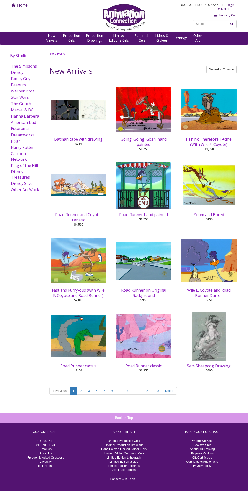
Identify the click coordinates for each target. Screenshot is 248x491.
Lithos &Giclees (162, 38)
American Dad (23, 122)
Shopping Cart (227, 15)
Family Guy (20, 78)
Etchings (180, 38)
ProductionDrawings (94, 38)
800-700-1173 (45, 445)
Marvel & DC (22, 110)
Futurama (20, 128)
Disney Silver (22, 183)
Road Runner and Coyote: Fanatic (78, 217)
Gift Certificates (202, 457)
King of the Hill (24, 165)
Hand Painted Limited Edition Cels (124, 449)
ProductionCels (71, 38)
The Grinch (21, 103)
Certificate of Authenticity (202, 461)
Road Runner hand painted (143, 214)
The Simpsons (24, 66)
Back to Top (124, 418)
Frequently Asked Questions (45, 457)
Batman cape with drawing (78, 139)
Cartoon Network (19, 156)
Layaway (46, 461)
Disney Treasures (20, 174)
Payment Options (202, 453)
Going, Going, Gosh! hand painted (144, 141)
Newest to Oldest (220, 69)
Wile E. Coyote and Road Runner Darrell (209, 292)
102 (145, 391)
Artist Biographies (124, 470)
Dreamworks (22, 134)
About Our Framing (202, 449)
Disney (17, 72)
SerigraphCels (142, 38)
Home (22, 5)
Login (230, 5)
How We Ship (202, 445)
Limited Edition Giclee (123, 461)
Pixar (15, 141)
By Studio (18, 55)
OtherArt (197, 38)
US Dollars (224, 9)
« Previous (60, 391)
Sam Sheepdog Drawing (209, 366)
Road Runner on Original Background (143, 292)
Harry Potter (22, 147)
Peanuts (18, 85)
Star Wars (20, 97)
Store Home (57, 53)
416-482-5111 (46, 441)
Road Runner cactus (78, 366)
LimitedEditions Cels (119, 38)
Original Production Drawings (124, 445)
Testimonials (46, 466)
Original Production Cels (124, 441)
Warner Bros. (23, 91)
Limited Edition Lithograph (124, 457)
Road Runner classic (143, 366)
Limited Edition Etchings (124, 466)
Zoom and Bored (209, 214)
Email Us (46, 449)
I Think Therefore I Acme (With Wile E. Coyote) (209, 141)
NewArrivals (51, 38)
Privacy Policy (202, 466)
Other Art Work (25, 189)
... (136, 391)
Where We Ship (202, 441)
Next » (169, 391)
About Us (46, 453)
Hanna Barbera (25, 116)
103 (156, 391)
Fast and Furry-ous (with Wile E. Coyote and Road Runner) (78, 292)
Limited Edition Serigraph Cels (124, 453)
